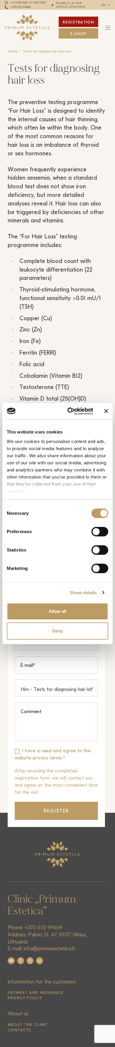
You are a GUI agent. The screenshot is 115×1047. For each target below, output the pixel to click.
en (103, 5)
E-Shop (78, 33)
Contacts (19, 1030)
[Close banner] (106, 411)
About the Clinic (28, 1024)
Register (56, 811)
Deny (57, 630)
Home (13, 51)
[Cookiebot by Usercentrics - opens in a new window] (69, 411)
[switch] (99, 531)
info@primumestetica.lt (49, 949)
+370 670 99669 (20, 7)
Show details (83, 592)
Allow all (57, 611)
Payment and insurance (36, 992)
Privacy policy (25, 998)
